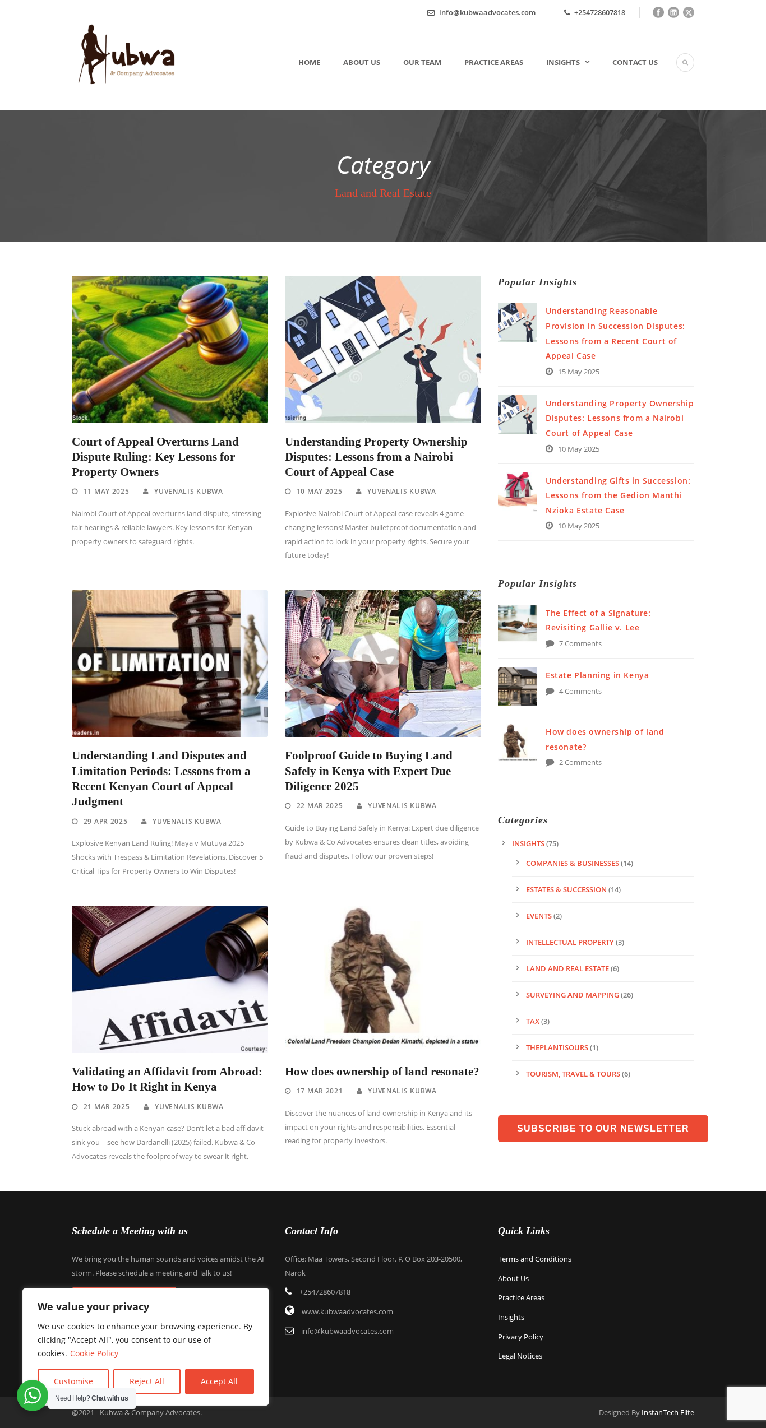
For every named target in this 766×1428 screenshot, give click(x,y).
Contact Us (635, 62)
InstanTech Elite (668, 1412)
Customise (73, 1381)
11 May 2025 (107, 491)
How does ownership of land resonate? (382, 1071)
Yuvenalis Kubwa (188, 491)
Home (309, 62)
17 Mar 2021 (320, 1091)
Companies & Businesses (572, 863)
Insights (563, 62)
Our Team (422, 62)
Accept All (219, 1381)
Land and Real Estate (567, 968)
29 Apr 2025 (106, 821)
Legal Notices (520, 1356)
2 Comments (580, 762)
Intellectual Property (570, 942)
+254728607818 (599, 12)
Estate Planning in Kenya (597, 675)
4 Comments (580, 691)
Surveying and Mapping (572, 995)
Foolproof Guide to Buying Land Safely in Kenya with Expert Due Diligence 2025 (369, 771)
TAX (532, 1021)
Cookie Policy (94, 1353)
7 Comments (580, 643)
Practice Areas (493, 62)
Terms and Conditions (534, 1259)
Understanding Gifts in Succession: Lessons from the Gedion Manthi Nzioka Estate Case (618, 495)
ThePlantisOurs (557, 1047)
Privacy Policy (520, 1337)
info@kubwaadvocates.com (487, 12)
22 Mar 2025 (320, 805)
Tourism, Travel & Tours (573, 1074)
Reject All (147, 1381)
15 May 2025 (578, 372)
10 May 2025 (320, 491)
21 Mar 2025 (107, 1106)
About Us (361, 62)
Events (539, 916)
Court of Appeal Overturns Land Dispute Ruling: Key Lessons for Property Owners (155, 457)
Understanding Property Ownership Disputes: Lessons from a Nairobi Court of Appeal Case (376, 457)
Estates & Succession (566, 889)
